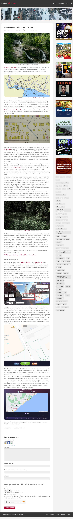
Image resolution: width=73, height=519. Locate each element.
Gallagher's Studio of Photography (61, 232)
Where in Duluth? (60, 310)
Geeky (58, 236)
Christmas (64, 220)
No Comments (28, 30)
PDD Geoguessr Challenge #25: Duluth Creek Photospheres (20, 255)
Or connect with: (9, 440)
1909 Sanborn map (34, 144)
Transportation (60, 295)
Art (57, 177)
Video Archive (60, 298)
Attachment (7, 489)
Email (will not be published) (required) (15, 470)
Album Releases (60, 206)
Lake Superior (60, 245)
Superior (68, 286)
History (68, 177)
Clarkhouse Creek (9, 110)
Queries (66, 273)
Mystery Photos (66, 261)
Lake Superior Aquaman (62, 248)
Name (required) (9, 463)
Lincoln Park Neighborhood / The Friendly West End (63, 251)
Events (62, 177)
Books (58, 220)
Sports (66, 197)
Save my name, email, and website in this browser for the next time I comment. (24, 485)
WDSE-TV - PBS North (62, 301)
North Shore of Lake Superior (63, 264)
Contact (57, 514)
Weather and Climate (61, 304)
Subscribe (63, 514)
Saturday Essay (60, 280)
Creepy (58, 223)
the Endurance (17, 167)
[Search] (71, 3)
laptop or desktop (25, 262)
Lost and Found (60, 258)
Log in (69, 514)
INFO (67, 3)
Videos (58, 200)
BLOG (54, 3)
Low (68, 258)
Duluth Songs (60, 226)
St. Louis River (60, 286)
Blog (46, 514)
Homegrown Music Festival (63, 239)
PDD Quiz (59, 267)
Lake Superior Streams (37, 97)
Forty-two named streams (11, 67)
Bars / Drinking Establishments (60, 210)
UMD (67, 295)
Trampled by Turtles (61, 292)
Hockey (64, 236)
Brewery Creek (45, 108)
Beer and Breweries (61, 214)
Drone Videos (66, 223)
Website (6, 476)
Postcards (59, 273)
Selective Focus (60, 283)
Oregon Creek (19, 110)
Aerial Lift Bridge (60, 203)
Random (58, 191)
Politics (58, 188)
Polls (64, 188)
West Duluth (65, 307)
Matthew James (10, 30)
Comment (7, 447)
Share (36, 30)
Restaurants (59, 197)
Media (58, 261)
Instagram (59, 242)
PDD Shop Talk (60, 270)
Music (58, 180)
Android (37, 262)
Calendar (52, 514)
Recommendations (61, 194)
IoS (41, 262)
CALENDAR (61, 3)
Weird (58, 307)
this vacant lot (27, 230)
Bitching (65, 217)
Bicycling (59, 217)
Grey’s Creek (7, 149)
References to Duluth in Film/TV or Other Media (62, 276)
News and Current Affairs (62, 183)
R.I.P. (69, 188)
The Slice (59, 289)
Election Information (61, 229)
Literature (59, 255)
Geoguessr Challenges (19, 428)
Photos (65, 185)
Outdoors (8, 428)
